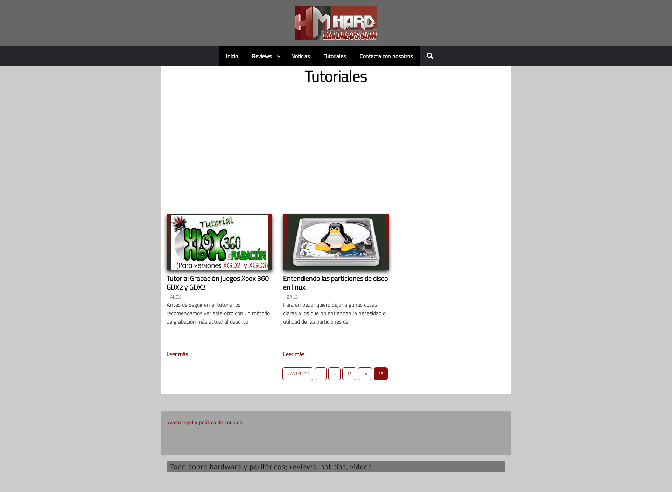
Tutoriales (335, 56)
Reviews (262, 56)
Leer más (177, 354)
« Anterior (298, 373)
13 (349, 373)
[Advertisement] (336, 144)
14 (365, 373)
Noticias (300, 56)
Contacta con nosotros (386, 56)
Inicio (232, 56)
